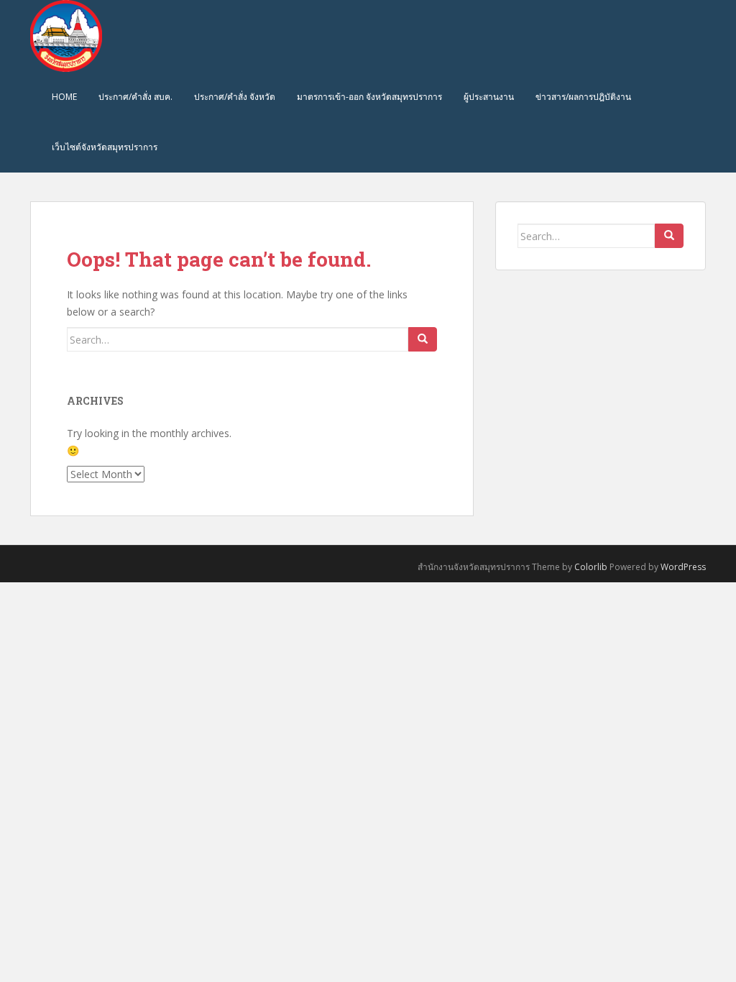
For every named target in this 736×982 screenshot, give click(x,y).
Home (64, 97)
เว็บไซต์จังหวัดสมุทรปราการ (104, 147)
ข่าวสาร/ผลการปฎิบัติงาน (583, 97)
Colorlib (590, 567)
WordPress (683, 567)
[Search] (422, 339)
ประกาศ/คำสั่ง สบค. (135, 97)
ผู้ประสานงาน (489, 97)
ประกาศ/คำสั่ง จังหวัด (234, 97)
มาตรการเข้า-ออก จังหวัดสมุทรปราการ (369, 97)
